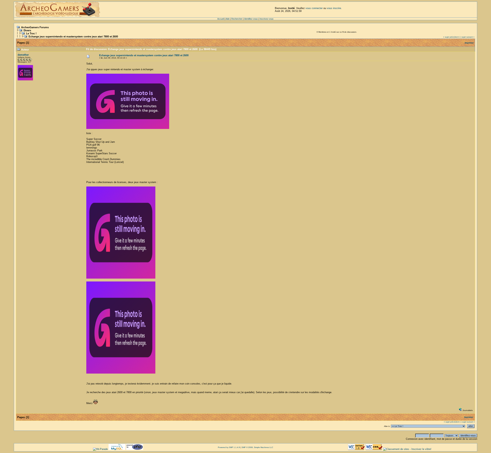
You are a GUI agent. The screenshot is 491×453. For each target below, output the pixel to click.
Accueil (220, 19)
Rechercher (236, 19)
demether (23, 54)
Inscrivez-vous (267, 19)
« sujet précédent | (451, 37)
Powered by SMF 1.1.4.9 (229, 447)
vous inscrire (334, 8)
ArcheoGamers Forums (35, 27)
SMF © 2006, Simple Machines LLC (257, 447)
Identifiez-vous (251, 19)
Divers (27, 30)
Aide (228, 19)
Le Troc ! (31, 33)
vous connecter (314, 8)
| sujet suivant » (468, 37)
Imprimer (469, 43)
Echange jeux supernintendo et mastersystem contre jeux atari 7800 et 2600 (73, 36)
